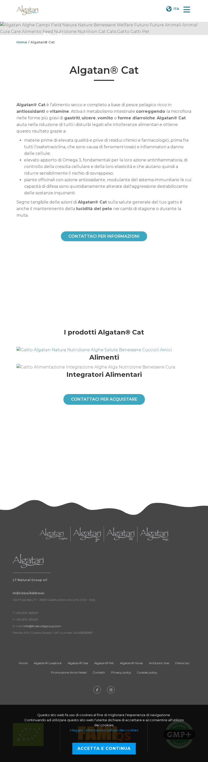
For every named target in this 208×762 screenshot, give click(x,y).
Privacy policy (121, 672)
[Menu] (187, 10)
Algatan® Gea (78, 663)
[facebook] (97, 690)
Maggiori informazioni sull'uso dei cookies (104, 730)
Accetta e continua (104, 748)
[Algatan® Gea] (87, 534)
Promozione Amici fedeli (69, 672)
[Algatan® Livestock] (54, 534)
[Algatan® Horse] (154, 534)
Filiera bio (182, 663)
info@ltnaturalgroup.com (42, 626)
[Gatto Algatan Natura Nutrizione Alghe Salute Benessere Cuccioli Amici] (104, 350)
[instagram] (111, 690)
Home (21, 42)
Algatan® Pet (104, 663)
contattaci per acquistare (104, 399)
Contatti (99, 672)
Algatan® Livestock (48, 663)
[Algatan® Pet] (121, 534)
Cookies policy (147, 672)
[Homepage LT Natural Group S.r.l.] (27, 10)
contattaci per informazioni (104, 236)
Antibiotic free (159, 663)
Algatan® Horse (131, 663)
